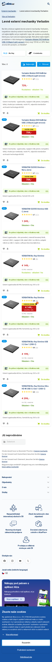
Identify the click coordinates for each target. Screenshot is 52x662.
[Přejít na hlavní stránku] (8, 4)
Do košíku (45, 113)
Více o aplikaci (13, 599)
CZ (6, 573)
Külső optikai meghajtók (10, 467)
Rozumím (26, 643)
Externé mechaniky (41, 451)
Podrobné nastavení (26, 650)
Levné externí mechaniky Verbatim (34, 11)
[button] (26, 477)
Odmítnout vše (26, 657)
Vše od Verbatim (8, 17)
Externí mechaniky (9, 11)
